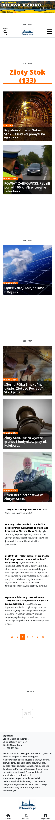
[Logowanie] (45, 816)
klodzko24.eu (9, 775)
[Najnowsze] (26, 816)
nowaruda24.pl (34, 772)
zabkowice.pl (24, 775)
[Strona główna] (8, 816)
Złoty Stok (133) (27, 76)
